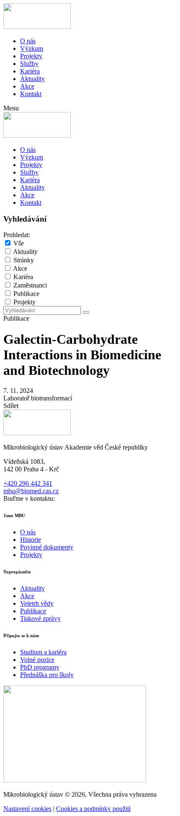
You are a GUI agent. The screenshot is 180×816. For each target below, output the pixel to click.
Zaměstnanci (30, 285)
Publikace (26, 293)
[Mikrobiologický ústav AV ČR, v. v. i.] (37, 26)
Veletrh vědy (37, 603)
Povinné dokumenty (46, 547)
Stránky (23, 260)
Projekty (31, 56)
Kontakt (30, 93)
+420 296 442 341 (27, 483)
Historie (30, 539)
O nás (28, 40)
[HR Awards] (74, 780)
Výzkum (31, 48)
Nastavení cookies (27, 808)
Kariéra (30, 71)
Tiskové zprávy (40, 618)
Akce (27, 86)
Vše (18, 243)
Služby (29, 63)
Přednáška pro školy (47, 674)
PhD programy (39, 667)
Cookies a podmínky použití (93, 808)
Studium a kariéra (43, 652)
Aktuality (32, 78)
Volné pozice (37, 659)
